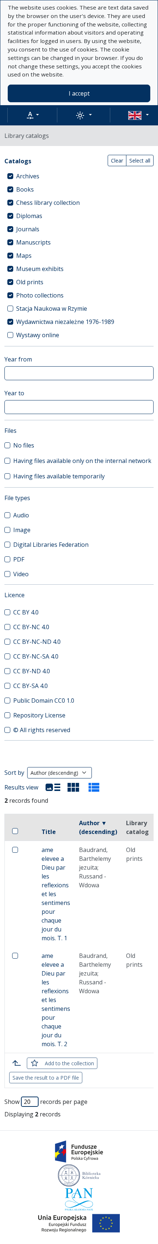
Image (21, 530)
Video (21, 574)
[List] (53, 787)
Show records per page (45, 1102)
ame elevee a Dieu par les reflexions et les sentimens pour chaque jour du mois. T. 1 (56, 894)
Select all (139, 160)
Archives (27, 176)
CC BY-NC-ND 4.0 (37, 642)
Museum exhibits (40, 269)
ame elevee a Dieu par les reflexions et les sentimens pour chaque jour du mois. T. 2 (56, 1000)
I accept (79, 93)
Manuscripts (33, 242)
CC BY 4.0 (26, 612)
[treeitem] (79, 176)
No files (23, 445)
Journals (27, 229)
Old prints (29, 282)
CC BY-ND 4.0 (31, 671)
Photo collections (40, 295)
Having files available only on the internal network (82, 461)
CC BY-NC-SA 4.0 (35, 656)
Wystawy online (37, 335)
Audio (21, 515)
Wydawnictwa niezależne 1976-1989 (65, 322)
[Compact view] (73, 787)
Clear (117, 160)
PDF (18, 559)
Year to (14, 393)
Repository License (39, 715)
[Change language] (138, 115)
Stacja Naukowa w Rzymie (51, 308)
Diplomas (29, 216)
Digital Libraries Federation (51, 545)
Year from (18, 359)
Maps (24, 256)
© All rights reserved (41, 730)
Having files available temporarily (59, 476)
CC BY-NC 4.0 (31, 627)
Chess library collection (48, 203)
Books (25, 189)
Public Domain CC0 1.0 (43, 700)
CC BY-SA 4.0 (30, 686)
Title (49, 832)
